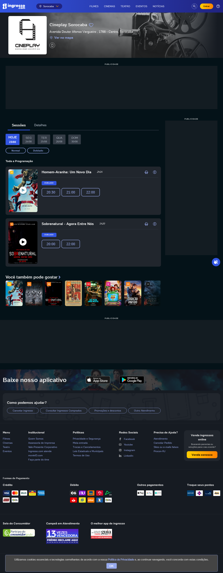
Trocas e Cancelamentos (87, 447)
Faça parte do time (38, 459)
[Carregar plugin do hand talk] (216, 262)
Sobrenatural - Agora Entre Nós (68, 224)
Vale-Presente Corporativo (42, 447)
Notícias (158, 6)
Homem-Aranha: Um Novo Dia (66, 172)
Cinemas (109, 6)
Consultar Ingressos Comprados (64, 410)
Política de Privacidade (121, 559)
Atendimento (161, 438)
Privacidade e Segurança (87, 438)
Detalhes (40, 125)
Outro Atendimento (144, 410)
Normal (15, 150)
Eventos (141, 6)
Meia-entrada (80, 442)
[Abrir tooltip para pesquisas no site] (194, 6)
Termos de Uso (81, 455)
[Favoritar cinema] (91, 25)
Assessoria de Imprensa (41, 442)
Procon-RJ (159, 451)
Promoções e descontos (107, 410)
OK (111, 566)
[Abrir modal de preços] (155, 172)
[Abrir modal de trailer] (23, 190)
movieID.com (35, 455)
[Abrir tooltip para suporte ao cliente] (218, 6)
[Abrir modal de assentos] (146, 172)
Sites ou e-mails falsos (166, 447)
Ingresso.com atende (40, 451)
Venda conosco (202, 454)
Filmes (94, 6)
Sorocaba (48, 6)
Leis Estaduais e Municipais (88, 451)
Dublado (38, 150)
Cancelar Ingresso (23, 410)
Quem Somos (35, 438)
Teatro (125, 6)
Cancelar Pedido (163, 442)
